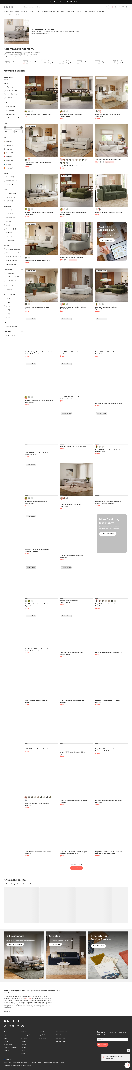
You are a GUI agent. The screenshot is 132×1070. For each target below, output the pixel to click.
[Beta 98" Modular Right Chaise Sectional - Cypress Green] (76, 190)
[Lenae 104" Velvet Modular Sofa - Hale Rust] (111, 333)
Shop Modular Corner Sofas (44, 60)
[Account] (119, 7)
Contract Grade (60, 1038)
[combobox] (112, 7)
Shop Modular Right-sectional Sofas (100, 60)
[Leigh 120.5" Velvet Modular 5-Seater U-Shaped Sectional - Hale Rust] (111, 479)
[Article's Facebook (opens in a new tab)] (13, 1026)
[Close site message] (126, 2)
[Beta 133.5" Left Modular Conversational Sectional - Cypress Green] (41, 630)
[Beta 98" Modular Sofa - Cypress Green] (41, 92)
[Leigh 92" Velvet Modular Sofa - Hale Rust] (111, 630)
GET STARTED (107, 240)
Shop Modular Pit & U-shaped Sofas (64, 60)
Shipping (6, 1038)
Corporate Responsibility (11, 1047)
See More (77, 868)
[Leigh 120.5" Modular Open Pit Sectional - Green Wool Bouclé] (41, 427)
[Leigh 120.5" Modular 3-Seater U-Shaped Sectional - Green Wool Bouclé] (111, 829)
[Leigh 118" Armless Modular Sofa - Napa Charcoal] (111, 582)
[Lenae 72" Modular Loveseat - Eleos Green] (111, 190)
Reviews (23, 1047)
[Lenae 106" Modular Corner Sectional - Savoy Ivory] (111, 92)
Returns (6, 1041)
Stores (23, 1053)
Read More (7, 1011)
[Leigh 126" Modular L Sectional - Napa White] (76, 479)
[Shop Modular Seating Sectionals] (24, 955)
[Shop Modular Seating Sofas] (66, 955)
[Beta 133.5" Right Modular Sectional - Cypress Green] (76, 630)
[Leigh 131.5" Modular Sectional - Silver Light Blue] (76, 727)
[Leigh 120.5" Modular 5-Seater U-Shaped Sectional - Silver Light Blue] (76, 829)
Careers (23, 1050)
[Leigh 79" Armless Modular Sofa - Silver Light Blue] (41, 829)
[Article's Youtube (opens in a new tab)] (22, 1026)
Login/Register (43, 1035)
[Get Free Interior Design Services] (108, 955)
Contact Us (7, 1050)
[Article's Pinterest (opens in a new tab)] (9, 1026)
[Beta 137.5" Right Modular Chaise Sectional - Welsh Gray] (41, 190)
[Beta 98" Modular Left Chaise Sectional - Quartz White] (76, 285)
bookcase (28, 998)
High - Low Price (12, 90)
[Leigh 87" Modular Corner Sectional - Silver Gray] (76, 530)
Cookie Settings (47, 1062)
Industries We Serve (61, 1041)
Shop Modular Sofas (10, 59)
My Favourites (42, 1038)
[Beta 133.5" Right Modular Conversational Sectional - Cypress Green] (41, 333)
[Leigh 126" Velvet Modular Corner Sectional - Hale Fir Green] (111, 727)
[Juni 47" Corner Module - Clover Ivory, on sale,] (76, 238)
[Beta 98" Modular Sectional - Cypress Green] (76, 582)
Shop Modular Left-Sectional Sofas (82, 60)
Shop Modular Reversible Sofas (27, 60)
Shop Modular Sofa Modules (116, 60)
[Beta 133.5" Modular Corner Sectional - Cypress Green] (111, 427)
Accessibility (56, 1062)
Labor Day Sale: (55, 2)
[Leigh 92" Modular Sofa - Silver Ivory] (76, 140)
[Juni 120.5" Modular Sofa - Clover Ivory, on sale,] (111, 140)
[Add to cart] (56, 112)
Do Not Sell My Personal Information (31, 1062)
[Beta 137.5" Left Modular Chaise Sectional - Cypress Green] (41, 378)
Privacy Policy (16, 1062)
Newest (9, 97)
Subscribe (102, 1044)
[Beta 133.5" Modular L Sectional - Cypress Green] (76, 92)
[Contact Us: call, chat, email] (116, 7)
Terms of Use (7, 1062)
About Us (23, 1044)
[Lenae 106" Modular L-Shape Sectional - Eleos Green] (41, 285)
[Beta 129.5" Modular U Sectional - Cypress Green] (111, 285)
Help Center (7, 1035)
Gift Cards (24, 1038)
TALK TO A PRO (98, 946)
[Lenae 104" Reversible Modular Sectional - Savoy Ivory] (41, 140)
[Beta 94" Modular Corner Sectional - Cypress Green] (41, 582)
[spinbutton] (8, 131)
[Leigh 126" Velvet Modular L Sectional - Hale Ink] (111, 678)
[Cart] (126, 7)
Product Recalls (8, 1044)
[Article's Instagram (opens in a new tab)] (5, 1026)
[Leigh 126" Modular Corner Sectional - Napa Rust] (41, 778)
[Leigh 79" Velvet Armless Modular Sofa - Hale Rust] (111, 778)
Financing (23, 1041)
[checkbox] (13, 106)
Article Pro (59, 1035)
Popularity (10, 87)
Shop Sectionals (15, 944)
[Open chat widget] (127, 1065)
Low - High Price (12, 94)
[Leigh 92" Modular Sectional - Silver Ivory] (111, 378)
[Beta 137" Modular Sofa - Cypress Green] (76, 427)
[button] (116, 7)
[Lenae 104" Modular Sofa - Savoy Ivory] (41, 238)
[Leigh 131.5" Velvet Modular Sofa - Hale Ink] (41, 727)
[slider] (5, 127)
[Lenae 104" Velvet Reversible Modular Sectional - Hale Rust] (41, 530)
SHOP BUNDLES (108, 533)
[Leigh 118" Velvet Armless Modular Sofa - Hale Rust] (76, 778)
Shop (62, 1062)
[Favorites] (123, 7)
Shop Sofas (55, 944)
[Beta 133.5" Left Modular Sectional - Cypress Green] (41, 479)
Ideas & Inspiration (26, 1035)
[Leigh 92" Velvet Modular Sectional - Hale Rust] (41, 678)
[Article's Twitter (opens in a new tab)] (18, 1026)
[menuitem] (8, 12)
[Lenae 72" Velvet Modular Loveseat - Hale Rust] (76, 333)
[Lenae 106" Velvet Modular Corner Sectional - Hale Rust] (76, 378)
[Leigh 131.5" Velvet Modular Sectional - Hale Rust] (76, 678)
